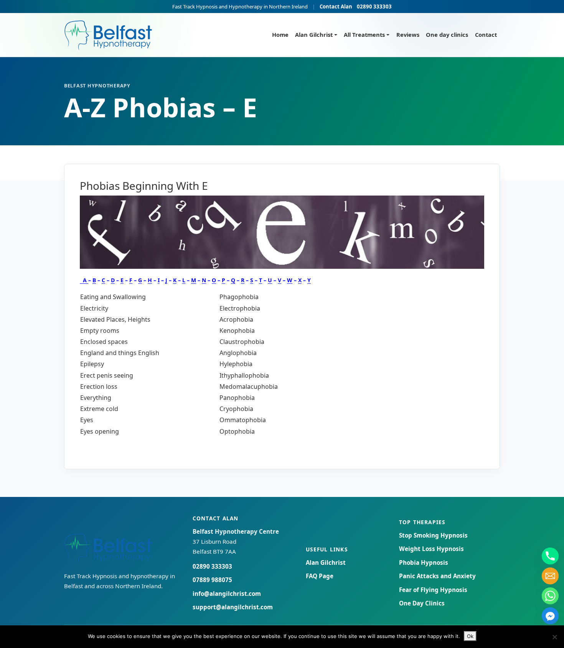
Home (280, 34)
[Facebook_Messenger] (550, 615)
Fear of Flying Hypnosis (433, 590)
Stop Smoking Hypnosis (433, 535)
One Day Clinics (422, 603)
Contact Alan (336, 6)
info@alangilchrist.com (227, 593)
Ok (470, 636)
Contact (486, 34)
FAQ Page (319, 576)
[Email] (550, 575)
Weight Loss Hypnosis (431, 549)
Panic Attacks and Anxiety (437, 576)
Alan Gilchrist (314, 34)
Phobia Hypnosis (423, 562)
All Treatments (364, 34)
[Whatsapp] (550, 595)
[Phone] (550, 556)
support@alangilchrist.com (233, 607)
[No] (554, 637)
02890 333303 (374, 6)
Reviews (407, 34)
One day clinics (447, 34)
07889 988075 (212, 580)
